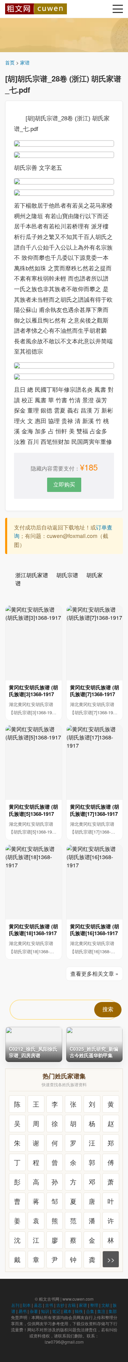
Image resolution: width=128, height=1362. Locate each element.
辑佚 (79, 1311)
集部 (113, 1311)
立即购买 (64, 484)
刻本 (27, 1305)
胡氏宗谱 (67, 575)
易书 (22, 1311)
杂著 (34, 1311)
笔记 (56, 1311)
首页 (10, 62)
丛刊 (15, 1305)
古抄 (60, 1305)
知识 (45, 1311)
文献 (105, 1305)
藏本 (67, 1311)
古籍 (72, 1305)
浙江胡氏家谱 (31, 575)
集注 (101, 1311)
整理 (94, 1305)
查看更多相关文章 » (94, 973)
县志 (38, 1305)
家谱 (25, 62)
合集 (90, 1311)
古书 (49, 1305)
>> (111, 1259)
